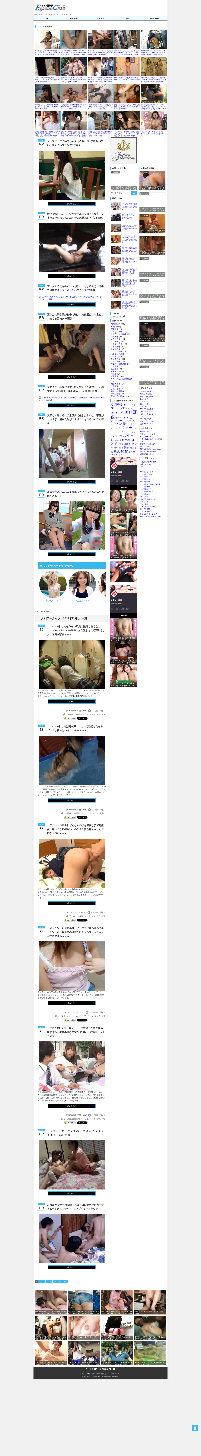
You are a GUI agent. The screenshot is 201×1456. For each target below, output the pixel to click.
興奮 (103, 714)
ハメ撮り (123, 423)
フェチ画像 (94, 1012)
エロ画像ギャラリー (147, 489)
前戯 (93, 916)
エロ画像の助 (145, 482)
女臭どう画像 (145, 512)
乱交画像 (114, 369)
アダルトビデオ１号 (147, 434)
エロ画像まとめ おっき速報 (150, 484)
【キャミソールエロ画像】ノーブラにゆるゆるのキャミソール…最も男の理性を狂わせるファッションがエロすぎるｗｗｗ (75, 932)
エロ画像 (78, 714)
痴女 (98, 1119)
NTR (130, 405)
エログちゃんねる (146, 409)
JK (125, 404)
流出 (121, 444)
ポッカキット (145, 502)
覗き (130, 452)
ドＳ (83, 813)
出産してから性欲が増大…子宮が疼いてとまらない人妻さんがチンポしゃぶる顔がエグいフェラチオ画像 (152, 383)
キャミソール (72, 1016)
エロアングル (145, 469)
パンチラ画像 (116, 356)
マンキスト (144, 504)
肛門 (98, 916)
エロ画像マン (145, 494)
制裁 (98, 714)
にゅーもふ (144, 404)
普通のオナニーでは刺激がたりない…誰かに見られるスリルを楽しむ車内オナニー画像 (152, 361)
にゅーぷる (73, 18)
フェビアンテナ (146, 416)
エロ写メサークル (146, 472)
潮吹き (127, 444)
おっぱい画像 (116, 331)
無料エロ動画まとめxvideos (150, 449)
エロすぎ (117, 412)
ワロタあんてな (146, 419)
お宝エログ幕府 (146, 464)
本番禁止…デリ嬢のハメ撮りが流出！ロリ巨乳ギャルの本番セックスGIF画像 (152, 253)
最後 (65, 1281)
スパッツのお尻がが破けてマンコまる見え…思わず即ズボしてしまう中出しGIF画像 (152, 188)
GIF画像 (95, 711)
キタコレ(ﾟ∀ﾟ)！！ (147, 411)
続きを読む (71, 204)
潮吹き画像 (115, 384)
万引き (92, 714)
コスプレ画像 (116, 351)
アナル (72, 916)
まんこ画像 (115, 339)
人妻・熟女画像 (117, 371)
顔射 (120, 455)
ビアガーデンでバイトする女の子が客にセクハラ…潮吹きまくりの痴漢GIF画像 (152, 340)
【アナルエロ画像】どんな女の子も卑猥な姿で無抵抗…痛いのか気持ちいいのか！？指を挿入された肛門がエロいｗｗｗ (75, 829)
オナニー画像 (116, 344)
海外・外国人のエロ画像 (121, 379)
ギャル (126, 418)
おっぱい (122, 408)
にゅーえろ (100, 18)
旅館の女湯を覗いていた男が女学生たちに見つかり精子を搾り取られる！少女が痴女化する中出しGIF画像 (152, 275)
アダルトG (144, 467)
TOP (46, 18)
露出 (116, 455)
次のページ (57, 1281)
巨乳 (127, 439)
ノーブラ (83, 1016)
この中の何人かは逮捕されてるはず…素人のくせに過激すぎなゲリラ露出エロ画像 (152, 210)
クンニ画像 (115, 349)
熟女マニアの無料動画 (148, 452)
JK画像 (114, 327)
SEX (113, 408)
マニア (86, 714)
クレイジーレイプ (146, 437)
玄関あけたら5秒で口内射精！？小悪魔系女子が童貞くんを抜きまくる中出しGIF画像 (152, 318)
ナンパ (114, 420)
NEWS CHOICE (146, 394)
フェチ (89, 813)
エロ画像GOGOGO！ (148, 474)
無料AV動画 (144, 446)
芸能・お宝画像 (117, 391)
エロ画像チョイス (146, 492)
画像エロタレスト (146, 424)
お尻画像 (95, 912)
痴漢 (132, 448)
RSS (127, 18)
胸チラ (97, 1016)
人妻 (122, 440)
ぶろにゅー (144, 406)
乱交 (117, 440)
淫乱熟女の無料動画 (147, 444)
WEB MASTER (154, 18)
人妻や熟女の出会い (147, 507)
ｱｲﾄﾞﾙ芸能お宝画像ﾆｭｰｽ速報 (150, 516)
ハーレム (85, 1119)
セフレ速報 (144, 497)
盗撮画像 (114, 386)
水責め (102, 813)
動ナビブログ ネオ (147, 421)
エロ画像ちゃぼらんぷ (148, 479)
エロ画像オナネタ (146, 487)
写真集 (113, 374)
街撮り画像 (115, 394)
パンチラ (117, 428)
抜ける (92, 1119)
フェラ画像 (115, 361)
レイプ (118, 436)
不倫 (124, 436)
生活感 (120, 448)
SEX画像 (114, 329)
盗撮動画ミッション (147, 454)
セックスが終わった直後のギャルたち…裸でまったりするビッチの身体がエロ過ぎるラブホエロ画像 (123, 188)
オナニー (119, 418)
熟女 (115, 448)
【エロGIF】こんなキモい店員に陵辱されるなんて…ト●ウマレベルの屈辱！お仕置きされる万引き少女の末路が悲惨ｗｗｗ (76, 630)
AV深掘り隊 (144, 432)
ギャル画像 (115, 346)
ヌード (121, 420)
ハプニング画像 (117, 354)
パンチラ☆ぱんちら (147, 499)
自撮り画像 (115, 389)
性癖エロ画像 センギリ (148, 514)
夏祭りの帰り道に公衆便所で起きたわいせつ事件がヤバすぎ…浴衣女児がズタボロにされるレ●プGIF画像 (75, 419)
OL (135, 405)
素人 (117, 451)
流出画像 (114, 376)
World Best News (146, 396)
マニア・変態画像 (118, 364)
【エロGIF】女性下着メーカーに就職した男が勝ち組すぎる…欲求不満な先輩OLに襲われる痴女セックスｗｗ (76, 1032)
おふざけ (131, 408)
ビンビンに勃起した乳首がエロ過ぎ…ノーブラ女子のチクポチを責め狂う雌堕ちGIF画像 (152, 296)
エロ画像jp (144, 477)
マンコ (128, 432)
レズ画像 (114, 366)
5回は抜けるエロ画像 (148, 462)
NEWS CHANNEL (147, 391)
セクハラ (133, 418)
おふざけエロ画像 (118, 334)
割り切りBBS (145, 509)
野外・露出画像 (117, 396)
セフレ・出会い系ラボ (148, 414)
